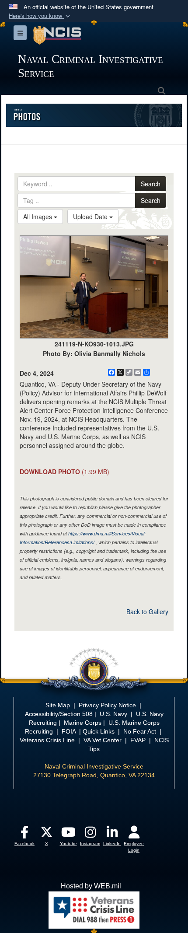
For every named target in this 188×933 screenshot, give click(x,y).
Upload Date (91, 216)
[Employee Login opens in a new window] (134, 834)
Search (150, 183)
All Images (38, 216)
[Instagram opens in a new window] (90, 834)
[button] (40, 16)
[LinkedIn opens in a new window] (112, 834)
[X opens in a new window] (46, 834)
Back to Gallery (147, 611)
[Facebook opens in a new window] (24, 834)
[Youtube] (68, 834)
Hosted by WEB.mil (91, 886)
